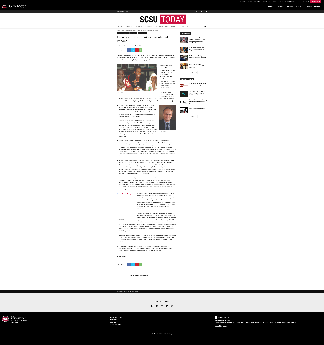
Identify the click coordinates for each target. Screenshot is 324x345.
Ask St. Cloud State (116, 317)
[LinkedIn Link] (166, 306)
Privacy (224, 326)
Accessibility (218, 326)
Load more (192, 72)
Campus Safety (305, 1)
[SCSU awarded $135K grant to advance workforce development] (184, 58)
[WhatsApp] (140, 50)
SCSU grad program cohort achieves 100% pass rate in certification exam (196, 49)
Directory (250, 1)
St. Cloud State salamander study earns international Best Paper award (198, 101)
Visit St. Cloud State (116, 324)
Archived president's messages (128, 30)
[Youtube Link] (162, 306)
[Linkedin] (201, 12)
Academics (290, 7)
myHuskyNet (242, 1)
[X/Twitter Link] (157, 306)
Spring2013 (124, 256)
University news (133, 33)
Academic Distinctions (142, 33)
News (299, 1)
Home (118, 30)
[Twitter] (199, 12)
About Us (270, 7)
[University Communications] (118, 46)
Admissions (280, 7)
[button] (205, 26)
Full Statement (291, 322)
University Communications (127, 45)
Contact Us (113, 319)
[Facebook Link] (152, 306)
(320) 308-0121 (15, 322)
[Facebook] (197, 12)
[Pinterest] (137, 50)
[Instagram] (204, 12)
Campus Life (299, 7)
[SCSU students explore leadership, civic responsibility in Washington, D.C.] (184, 66)
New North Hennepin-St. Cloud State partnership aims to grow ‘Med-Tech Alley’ (197, 93)
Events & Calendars (266, 1)
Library (274, 1)
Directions (113, 322)
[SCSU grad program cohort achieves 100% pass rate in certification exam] (184, 50)
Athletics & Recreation (313, 7)
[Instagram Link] (171, 306)
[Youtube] (206, 12)
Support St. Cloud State (290, 1)
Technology (280, 1)
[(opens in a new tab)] (184, 85)
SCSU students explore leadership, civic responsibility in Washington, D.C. (197, 65)
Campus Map (257, 1)
